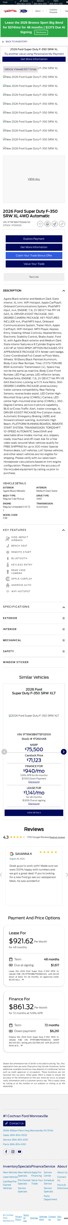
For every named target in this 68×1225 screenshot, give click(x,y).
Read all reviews (57, 837)
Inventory (10, 1166)
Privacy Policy (18, 1218)
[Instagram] (13, 1152)
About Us (62, 1172)
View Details (34, 812)
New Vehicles (10, 1172)
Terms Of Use (26, 1218)
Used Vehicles (10, 1177)
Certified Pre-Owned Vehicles (10, 1184)
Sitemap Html (43, 1218)
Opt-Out (59, 1218)
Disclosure (41, 32)
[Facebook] (6, 1152)
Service (49, 1166)
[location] (67, 2)
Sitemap (34, 1218)
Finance (37, 1166)
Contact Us (16, 1123)
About (62, 1166)
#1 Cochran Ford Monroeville (8, 1218)
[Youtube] (19, 1152)
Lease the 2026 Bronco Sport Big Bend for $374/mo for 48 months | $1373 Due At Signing (34, 27)
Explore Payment (33, 238)
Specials (24, 1166)
